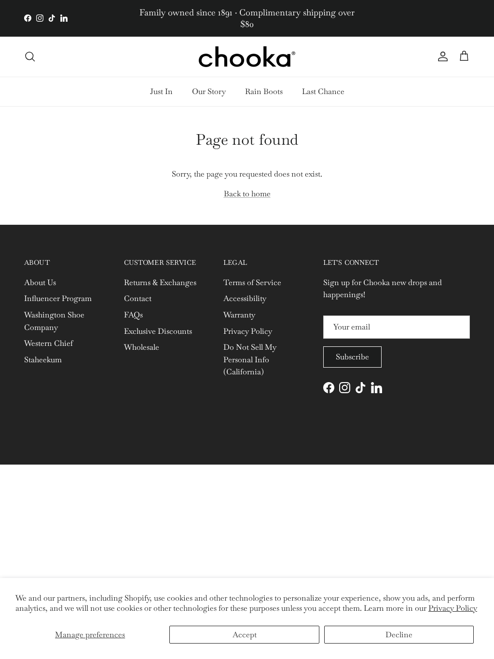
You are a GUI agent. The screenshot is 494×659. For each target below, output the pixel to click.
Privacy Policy (452, 608)
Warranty (239, 315)
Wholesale (141, 347)
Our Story (209, 91)
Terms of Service (252, 282)
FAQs (133, 315)
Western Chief (48, 343)
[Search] (30, 56)
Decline (398, 635)
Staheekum (43, 360)
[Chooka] (247, 56)
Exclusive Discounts (158, 331)
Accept (245, 635)
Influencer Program (58, 298)
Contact (137, 298)
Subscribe (352, 357)
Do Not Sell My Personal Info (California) (249, 359)
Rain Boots (264, 91)
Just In (161, 91)
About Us (40, 282)
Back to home (247, 194)
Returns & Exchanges (160, 282)
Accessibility (244, 298)
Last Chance (323, 91)
